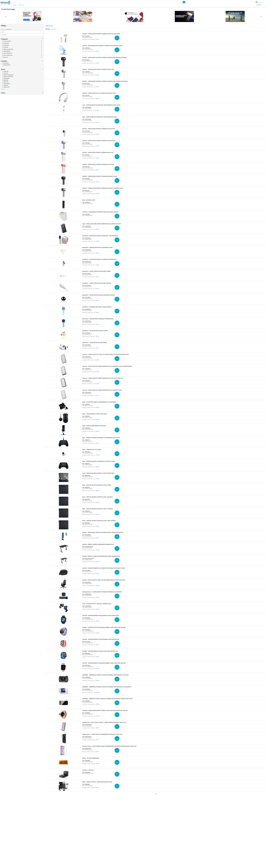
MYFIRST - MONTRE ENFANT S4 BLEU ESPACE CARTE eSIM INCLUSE (100, 615)
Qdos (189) (6, 80)
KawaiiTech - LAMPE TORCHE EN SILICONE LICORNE (96, 271)
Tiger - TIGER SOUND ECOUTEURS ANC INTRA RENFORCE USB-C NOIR (101, 105)
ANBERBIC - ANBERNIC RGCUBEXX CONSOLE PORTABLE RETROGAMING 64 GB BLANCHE (106, 687)
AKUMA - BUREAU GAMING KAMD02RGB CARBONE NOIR (98, 544)
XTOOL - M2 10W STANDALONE (90, 758)
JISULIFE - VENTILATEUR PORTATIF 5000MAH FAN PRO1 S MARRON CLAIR (102, 188)
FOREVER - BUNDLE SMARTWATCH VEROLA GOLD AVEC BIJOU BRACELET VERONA (105, 710)
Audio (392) (5, 47)
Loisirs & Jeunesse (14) (7, 55)
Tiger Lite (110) (7, 87)
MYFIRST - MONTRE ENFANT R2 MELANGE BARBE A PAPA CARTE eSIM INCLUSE (104, 627)
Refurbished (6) (7, 64)
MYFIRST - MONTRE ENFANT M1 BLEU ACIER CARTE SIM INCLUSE (100, 651)
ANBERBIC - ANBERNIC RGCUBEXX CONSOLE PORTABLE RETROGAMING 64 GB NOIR (105, 675)
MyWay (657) (6, 78)
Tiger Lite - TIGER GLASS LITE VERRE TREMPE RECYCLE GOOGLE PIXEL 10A (102, 378)
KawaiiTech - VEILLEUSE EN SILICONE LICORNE (95, 330)
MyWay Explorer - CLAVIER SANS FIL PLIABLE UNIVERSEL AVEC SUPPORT (102, 592)
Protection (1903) (7, 41)
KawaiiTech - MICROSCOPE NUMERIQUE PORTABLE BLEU (98, 318)
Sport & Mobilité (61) (7, 53)
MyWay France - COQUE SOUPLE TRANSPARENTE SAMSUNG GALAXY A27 (102, 734)
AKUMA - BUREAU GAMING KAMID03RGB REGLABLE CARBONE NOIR (101, 556)
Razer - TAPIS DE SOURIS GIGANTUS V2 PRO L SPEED (96, 485)
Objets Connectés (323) (8, 49)
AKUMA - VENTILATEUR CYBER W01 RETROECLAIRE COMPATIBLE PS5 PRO (102, 532)
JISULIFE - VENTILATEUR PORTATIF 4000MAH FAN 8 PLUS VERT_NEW (101, 33)
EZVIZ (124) (6, 71)
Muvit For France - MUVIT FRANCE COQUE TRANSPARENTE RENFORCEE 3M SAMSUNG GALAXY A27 (109, 746)
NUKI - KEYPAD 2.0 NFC (88, 200)
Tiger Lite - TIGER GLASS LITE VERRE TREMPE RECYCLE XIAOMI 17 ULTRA (102, 390)
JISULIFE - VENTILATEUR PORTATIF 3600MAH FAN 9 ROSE (98, 164)
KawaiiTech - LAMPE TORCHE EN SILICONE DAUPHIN (96, 283)
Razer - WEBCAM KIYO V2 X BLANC (91, 449)
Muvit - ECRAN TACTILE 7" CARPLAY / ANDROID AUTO (96, 603)
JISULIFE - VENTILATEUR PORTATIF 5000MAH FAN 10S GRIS (98, 128)
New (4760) (6, 63)
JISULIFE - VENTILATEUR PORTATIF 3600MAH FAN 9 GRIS (97, 152)
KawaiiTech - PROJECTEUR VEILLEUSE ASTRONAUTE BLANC (98, 295)
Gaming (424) (6, 45)
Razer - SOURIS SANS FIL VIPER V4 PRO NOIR (94, 414)
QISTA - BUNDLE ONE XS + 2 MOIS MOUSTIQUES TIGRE (97, 782)
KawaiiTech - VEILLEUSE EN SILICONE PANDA (94, 342)
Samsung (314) (7, 83)
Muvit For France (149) (8, 76)
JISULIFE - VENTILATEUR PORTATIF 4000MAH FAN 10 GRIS (98, 69)
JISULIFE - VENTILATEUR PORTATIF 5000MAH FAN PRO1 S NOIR (99, 176)
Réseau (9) (5, 57)
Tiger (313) (6, 85)
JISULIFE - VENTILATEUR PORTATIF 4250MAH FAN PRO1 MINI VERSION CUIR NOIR (104, 57)
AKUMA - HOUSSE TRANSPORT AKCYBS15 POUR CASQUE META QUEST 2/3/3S (103, 568)
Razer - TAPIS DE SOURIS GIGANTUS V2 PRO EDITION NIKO (98, 473)
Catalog (14, 5)
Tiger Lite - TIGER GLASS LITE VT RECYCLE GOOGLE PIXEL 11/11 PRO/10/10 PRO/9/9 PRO (105, 354)
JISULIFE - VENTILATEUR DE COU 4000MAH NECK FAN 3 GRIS (99, 93)
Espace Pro (260, 2)
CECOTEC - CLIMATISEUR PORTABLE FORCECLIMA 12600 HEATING (100, 212)
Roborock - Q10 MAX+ (88, 770)
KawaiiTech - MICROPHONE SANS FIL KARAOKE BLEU (96, 307)
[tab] (22, 41)
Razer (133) (6, 81)
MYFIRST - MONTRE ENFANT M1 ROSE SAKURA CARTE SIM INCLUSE (100, 639)
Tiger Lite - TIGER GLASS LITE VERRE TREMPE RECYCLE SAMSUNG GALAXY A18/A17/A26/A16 (107, 366)
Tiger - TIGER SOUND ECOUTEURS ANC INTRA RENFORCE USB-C (99, 117)
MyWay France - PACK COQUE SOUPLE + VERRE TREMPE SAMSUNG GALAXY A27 (104, 722)
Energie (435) (6, 43)
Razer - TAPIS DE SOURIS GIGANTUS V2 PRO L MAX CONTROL (99, 520)
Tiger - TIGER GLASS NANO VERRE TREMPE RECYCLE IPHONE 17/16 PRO (101, 224)
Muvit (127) (6, 73)
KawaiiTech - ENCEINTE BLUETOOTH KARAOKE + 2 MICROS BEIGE (100, 235)
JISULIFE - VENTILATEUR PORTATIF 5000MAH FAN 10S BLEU (98, 140)
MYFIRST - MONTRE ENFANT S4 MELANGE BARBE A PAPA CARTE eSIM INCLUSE (104, 663)
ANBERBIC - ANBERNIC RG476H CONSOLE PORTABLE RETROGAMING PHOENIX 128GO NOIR (107, 698)
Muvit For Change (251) (8, 74)
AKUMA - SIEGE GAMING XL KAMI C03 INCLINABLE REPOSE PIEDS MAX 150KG (103, 580)
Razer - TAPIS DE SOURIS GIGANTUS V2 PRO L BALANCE (97, 497)
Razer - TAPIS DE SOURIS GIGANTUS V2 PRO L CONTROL (97, 508)
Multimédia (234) (6, 51)
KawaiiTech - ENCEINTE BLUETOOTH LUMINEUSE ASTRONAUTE (99, 259)
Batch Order (21, 5)
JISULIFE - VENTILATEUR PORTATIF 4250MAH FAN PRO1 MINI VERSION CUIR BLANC (105, 81)
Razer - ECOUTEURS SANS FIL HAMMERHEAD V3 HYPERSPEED (99, 402)
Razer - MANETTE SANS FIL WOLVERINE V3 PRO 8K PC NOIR (98, 461)
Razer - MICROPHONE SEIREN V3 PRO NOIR (94, 425)
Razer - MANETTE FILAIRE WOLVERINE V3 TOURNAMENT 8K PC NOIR (101, 437)
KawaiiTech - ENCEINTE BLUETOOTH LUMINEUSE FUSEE (97, 247)
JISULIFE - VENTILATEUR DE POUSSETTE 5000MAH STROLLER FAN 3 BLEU (102, 45)
